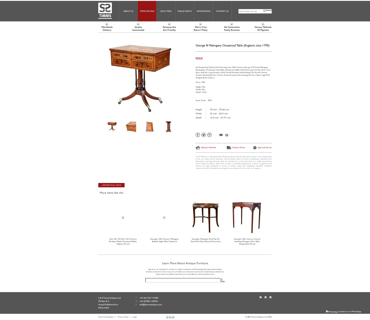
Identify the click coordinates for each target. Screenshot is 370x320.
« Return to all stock (111, 185)
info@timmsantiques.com (150, 304)
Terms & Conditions (106, 317)
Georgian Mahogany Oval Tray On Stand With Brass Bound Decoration (206, 240)
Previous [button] (99, 218)
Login (135, 317)
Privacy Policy (123, 317)
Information (203, 11)
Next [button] (271, 218)
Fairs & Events (185, 11)
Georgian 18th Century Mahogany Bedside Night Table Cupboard (164, 240)
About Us (128, 11)
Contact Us (222, 11)
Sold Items (165, 11)
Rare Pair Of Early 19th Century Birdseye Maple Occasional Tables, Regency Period (123, 241)
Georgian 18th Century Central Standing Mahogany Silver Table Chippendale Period (247, 241)
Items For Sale (147, 11)
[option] (112, 126)
